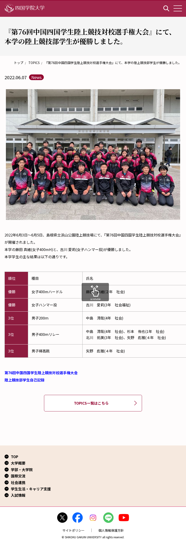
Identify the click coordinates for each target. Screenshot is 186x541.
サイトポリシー (73, 530)
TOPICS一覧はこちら (91, 403)
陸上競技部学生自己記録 (24, 380)
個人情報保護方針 (111, 530)
